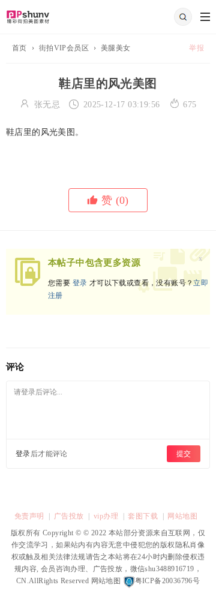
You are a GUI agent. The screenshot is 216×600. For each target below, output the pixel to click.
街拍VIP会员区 (64, 48)
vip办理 (106, 516)
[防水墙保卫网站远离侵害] (129, 581)
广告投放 (69, 516)
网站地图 (182, 516)
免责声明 (29, 516)
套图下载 (143, 516)
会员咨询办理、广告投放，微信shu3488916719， (120, 569)
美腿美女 (116, 48)
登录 (80, 283)
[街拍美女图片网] (28, 13)
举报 (196, 48)
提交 (183, 454)
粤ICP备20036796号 (167, 581)
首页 (19, 48)
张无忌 (47, 104)
